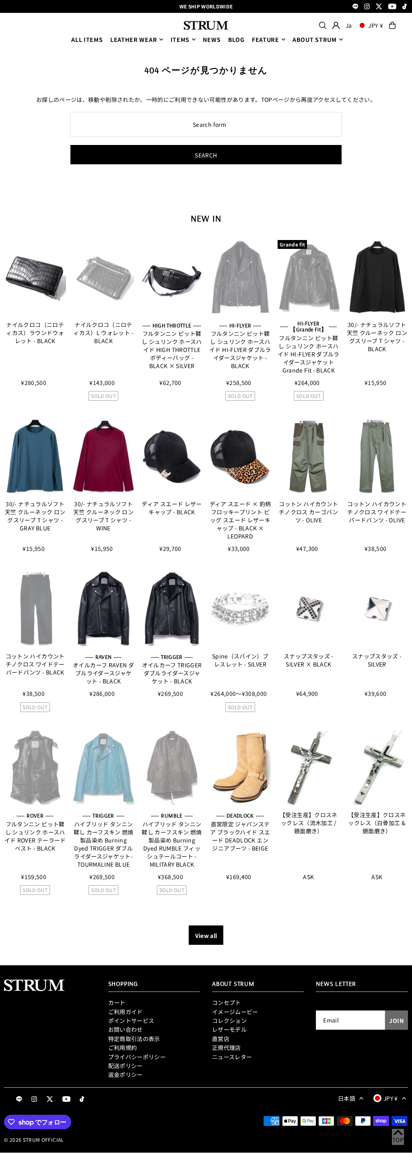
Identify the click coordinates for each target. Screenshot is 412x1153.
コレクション (229, 1020)
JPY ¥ (375, 25)
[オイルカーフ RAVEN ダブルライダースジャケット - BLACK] (103, 608)
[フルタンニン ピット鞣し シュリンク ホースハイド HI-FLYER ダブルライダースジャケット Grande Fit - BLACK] (309, 277)
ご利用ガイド (125, 1012)
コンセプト (226, 1002)
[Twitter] (379, 7)
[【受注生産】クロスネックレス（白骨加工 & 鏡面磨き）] (377, 768)
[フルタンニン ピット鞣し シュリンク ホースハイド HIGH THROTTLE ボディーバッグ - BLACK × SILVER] (172, 277)
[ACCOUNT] (336, 25)
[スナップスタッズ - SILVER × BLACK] (309, 608)
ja (349, 25)
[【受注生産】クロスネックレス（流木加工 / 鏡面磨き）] (309, 768)
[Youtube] (392, 7)
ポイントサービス (131, 1020)
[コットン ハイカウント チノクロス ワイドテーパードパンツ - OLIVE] (377, 456)
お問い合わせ (125, 1029)
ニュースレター (232, 1057)
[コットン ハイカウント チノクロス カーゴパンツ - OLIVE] (309, 456)
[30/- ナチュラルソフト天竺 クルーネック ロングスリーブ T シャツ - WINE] (103, 456)
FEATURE (265, 39)
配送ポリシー (125, 1066)
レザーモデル (229, 1029)
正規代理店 (226, 1047)
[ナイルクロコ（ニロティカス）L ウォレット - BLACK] (103, 277)
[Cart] (392, 25)
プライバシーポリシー (137, 1057)
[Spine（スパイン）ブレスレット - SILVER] (240, 608)
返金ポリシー (125, 1074)
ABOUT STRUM (315, 39)
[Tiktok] (404, 7)
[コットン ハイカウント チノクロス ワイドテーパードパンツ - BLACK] (35, 608)
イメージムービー (235, 1012)
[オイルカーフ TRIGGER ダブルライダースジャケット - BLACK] (172, 608)
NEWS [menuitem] (211, 39)
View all (206, 936)
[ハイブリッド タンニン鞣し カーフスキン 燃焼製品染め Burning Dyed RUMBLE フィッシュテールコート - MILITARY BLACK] (172, 768)
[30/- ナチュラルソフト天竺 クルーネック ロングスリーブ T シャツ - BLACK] (377, 277)
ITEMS (180, 39)
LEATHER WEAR (133, 39)
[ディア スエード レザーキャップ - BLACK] (172, 456)
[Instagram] (367, 7)
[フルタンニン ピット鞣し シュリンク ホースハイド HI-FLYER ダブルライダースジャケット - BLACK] (240, 277)
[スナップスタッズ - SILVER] (377, 608)
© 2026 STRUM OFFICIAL (34, 1139)
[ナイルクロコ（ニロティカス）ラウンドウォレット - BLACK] (35, 277)
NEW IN (206, 218)
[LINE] (355, 7)
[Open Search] (322, 25)
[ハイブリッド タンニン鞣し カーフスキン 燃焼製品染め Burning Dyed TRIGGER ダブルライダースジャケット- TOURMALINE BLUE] (103, 768)
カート (117, 1002)
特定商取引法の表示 (134, 1039)
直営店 (220, 1039)
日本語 (346, 1098)
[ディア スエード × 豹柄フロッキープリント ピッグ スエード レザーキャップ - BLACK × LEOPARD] (240, 456)
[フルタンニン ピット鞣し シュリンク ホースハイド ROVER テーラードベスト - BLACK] (35, 768)
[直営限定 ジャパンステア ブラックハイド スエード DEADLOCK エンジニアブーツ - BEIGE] (240, 768)
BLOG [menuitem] (236, 39)
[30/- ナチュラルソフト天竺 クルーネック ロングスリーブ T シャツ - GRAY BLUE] (35, 456)
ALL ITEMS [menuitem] (87, 39)
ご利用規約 (122, 1047)
